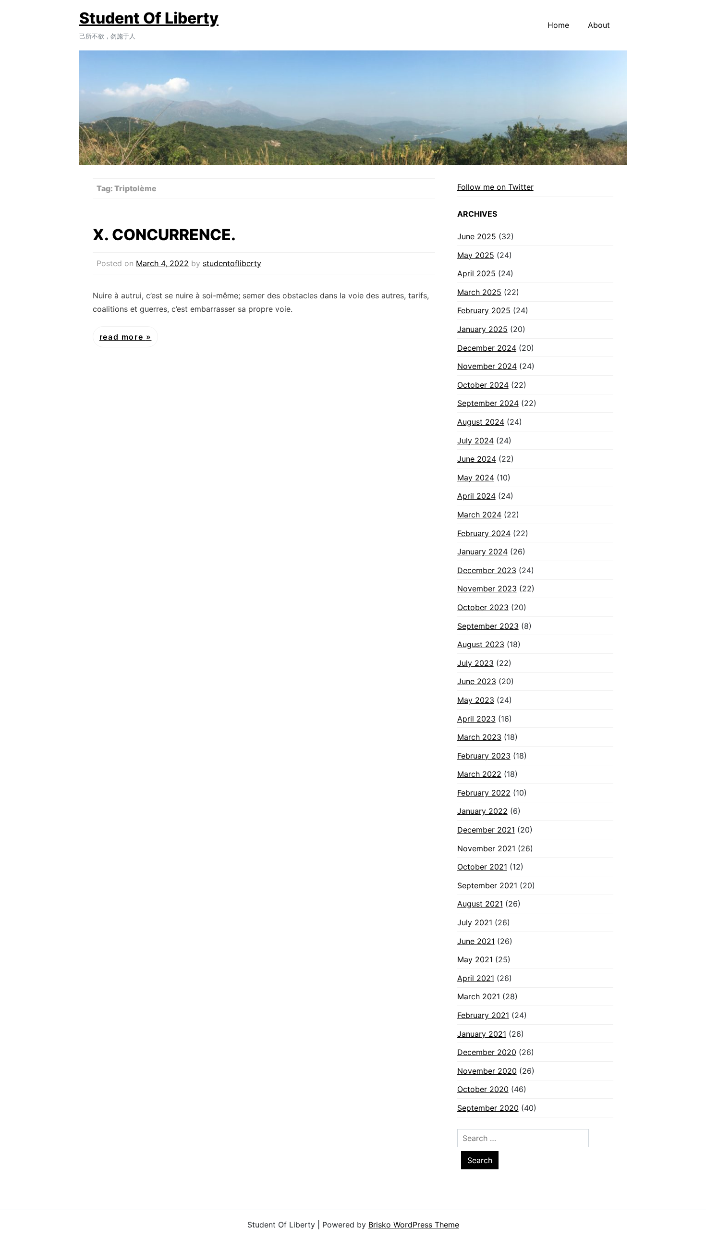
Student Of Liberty (149, 18)
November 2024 (487, 366)
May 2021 (475, 959)
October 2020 (483, 1089)
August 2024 (480, 422)
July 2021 (474, 922)
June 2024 (476, 459)
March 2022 (479, 774)
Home (558, 25)
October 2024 (483, 385)
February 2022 (484, 792)
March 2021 (478, 996)
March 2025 (479, 292)
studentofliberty (232, 263)
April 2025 (476, 273)
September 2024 (488, 403)
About (599, 25)
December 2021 (486, 829)
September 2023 (488, 626)
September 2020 (488, 1108)
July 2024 (475, 440)
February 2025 (484, 310)
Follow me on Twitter (495, 187)
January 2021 (481, 1034)
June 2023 (476, 681)
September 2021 (487, 885)
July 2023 (475, 663)
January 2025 (482, 329)
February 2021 (483, 1015)
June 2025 (476, 236)
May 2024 (475, 477)
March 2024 (479, 514)
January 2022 (482, 811)
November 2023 (487, 588)
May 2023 (475, 700)
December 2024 (486, 348)
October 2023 (483, 607)
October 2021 (482, 866)
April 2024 (476, 496)
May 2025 (475, 255)
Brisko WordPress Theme (413, 1224)
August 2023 (480, 644)
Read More (122, 337)
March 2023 (479, 737)
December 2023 (486, 570)
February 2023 (484, 756)
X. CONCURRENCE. (164, 234)
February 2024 (484, 533)
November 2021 (486, 848)
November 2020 (487, 1071)
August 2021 (480, 903)
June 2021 (476, 941)
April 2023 (476, 719)
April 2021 (475, 978)
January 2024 (482, 551)
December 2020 (486, 1052)
